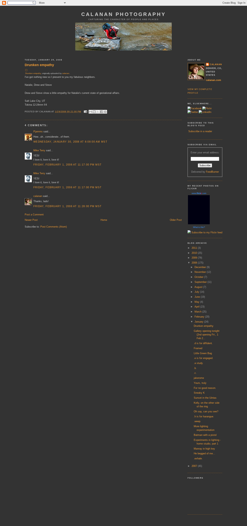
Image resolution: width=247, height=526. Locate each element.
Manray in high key (204, 448)
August (199, 287)
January (199, 321)
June (198, 296)
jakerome (199, 377)
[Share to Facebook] (101, 112)
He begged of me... (204, 453)
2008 (195, 262)
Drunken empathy (39, 65)
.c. (195, 372)
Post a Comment (34, 214)
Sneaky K (199, 392)
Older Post (176, 219)
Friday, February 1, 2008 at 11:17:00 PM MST (67, 164)
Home (104, 219)
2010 (195, 252)
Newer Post (31, 219)
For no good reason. (205, 388)
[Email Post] (85, 111)
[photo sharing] (26, 70)
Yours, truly (200, 382)
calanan (65, 73)
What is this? (199, 227)
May (197, 301)
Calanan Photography (123, 14)
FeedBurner (212, 171)
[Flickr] (207, 108)
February (200, 316)
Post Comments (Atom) (53, 226)
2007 (195, 466)
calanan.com (213, 80)
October (199, 277)
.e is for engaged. (203, 358)
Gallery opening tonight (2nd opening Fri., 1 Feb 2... (206, 334)
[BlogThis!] (94, 112)
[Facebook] (195, 108)
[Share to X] (98, 112)
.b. (195, 368)
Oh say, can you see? (206, 411)
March (198, 311)
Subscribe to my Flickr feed (206, 232)
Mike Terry (39, 150)
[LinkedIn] (205, 112)
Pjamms (38, 131)
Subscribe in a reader (200, 131)
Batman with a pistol (205, 435)
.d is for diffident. (203, 343)
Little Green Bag (203, 353)
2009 (195, 257)
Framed (198, 348)
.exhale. (198, 458)
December (201, 267)
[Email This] (90, 112)
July (197, 291)
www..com (199, 193)
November (201, 272)
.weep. (197, 421)
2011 (195, 247)
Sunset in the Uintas (205, 397)
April (197, 306)
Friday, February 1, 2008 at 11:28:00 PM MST (67, 206)
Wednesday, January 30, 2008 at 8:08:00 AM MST (70, 141)
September (201, 282)
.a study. (198, 363)
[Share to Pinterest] (105, 112)
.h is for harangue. (204, 416)
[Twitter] (193, 112)
